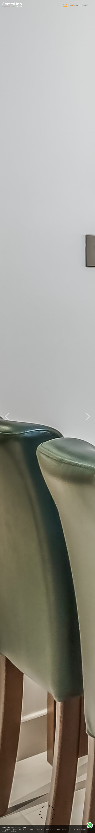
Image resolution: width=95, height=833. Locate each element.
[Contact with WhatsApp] (90, 825)
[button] (7, 416)
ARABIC (84, 5)
